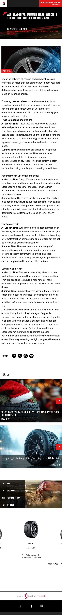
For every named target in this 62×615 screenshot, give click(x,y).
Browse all (53, 564)
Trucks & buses (13, 519)
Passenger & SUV (13, 498)
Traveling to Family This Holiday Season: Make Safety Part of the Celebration (30, 414)
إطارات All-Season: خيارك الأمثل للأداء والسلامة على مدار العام (33, 460)
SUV (8, 484)
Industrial (11, 526)
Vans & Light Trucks (15, 512)
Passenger (11, 491)
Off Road (10, 505)
